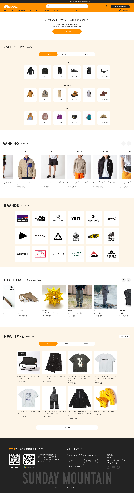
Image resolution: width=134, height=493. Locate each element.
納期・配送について (89, 455)
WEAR (67, 343)
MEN (13, 10)
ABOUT (77, 10)
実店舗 (109, 457)
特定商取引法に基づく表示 (116, 460)
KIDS (30, 10)
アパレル (48, 54)
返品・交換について (75, 466)
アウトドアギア (67, 54)
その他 (86, 54)
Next (129, 1)
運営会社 (110, 455)
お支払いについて (75, 461)
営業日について (91, 461)
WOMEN (21, 10)
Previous (5, 1)
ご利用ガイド (126, 10)
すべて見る (124, 336)
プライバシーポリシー (114, 463)
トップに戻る (67, 31)
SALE (56, 10)
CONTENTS (66, 10)
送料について (73, 455)
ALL (5, 10)
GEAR (38, 10)
